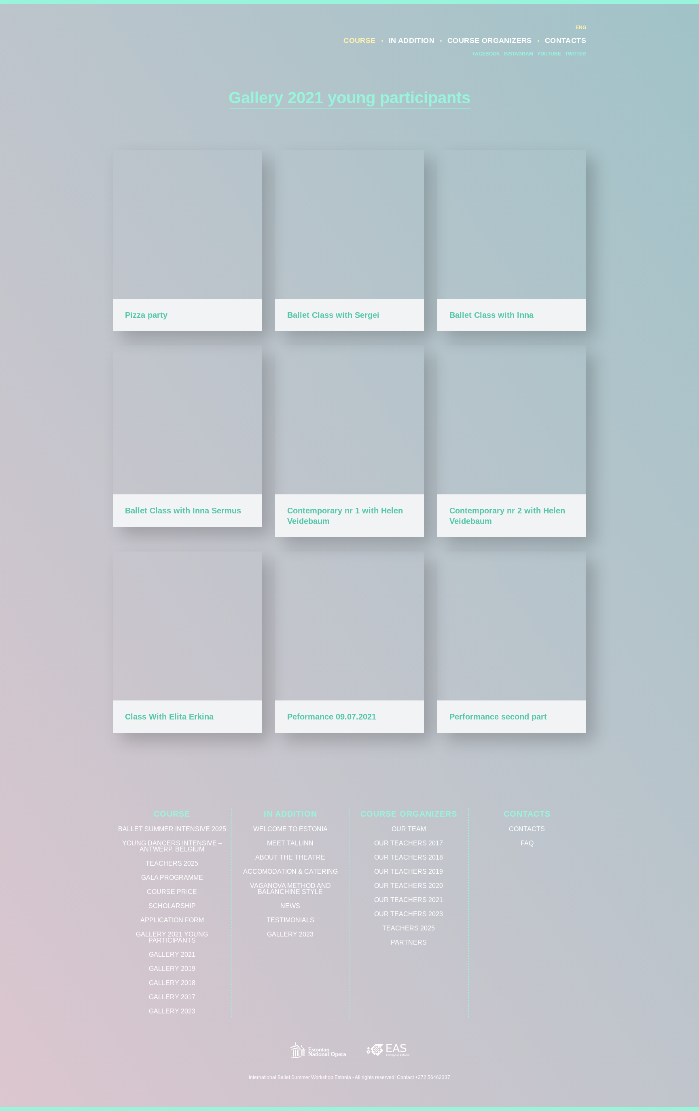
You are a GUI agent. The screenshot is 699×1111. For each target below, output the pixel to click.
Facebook (486, 54)
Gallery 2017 (172, 997)
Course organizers (489, 40)
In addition (411, 40)
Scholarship (172, 905)
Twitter (575, 54)
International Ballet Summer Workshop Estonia (175, 45)
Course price (172, 891)
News (290, 905)
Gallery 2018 (172, 982)
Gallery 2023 (172, 1011)
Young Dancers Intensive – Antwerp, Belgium (172, 846)
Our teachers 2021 (408, 899)
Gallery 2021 (172, 954)
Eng (581, 27)
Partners (409, 942)
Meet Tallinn (290, 843)
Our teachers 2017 (408, 843)
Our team (409, 829)
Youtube (549, 54)
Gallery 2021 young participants (172, 937)
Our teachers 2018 (408, 857)
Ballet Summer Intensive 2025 (172, 829)
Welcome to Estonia (290, 829)
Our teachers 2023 (408, 914)
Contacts (565, 40)
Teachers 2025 (172, 863)
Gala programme (172, 877)
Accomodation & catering (290, 871)
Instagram (518, 54)
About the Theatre (290, 857)
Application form (172, 920)
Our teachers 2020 (408, 885)
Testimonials (290, 920)
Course (359, 40)
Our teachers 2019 (408, 871)
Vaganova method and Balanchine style (290, 888)
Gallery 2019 (172, 968)
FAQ (527, 843)
